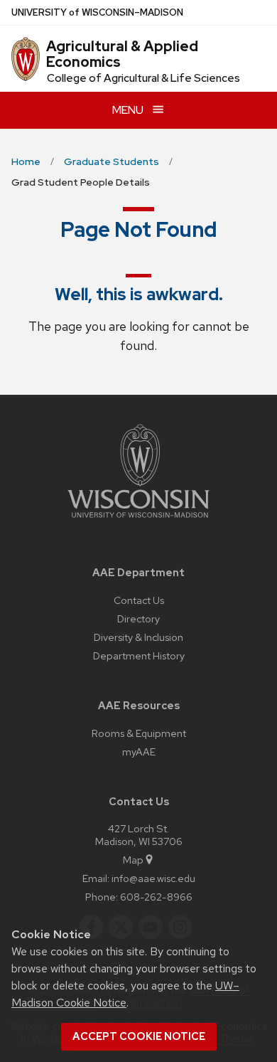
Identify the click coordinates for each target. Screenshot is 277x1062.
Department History (139, 655)
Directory (138, 618)
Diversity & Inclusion (138, 637)
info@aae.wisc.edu (153, 878)
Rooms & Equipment (139, 733)
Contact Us (139, 600)
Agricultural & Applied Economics (122, 54)
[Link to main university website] (138, 520)
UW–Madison (97, 12)
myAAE (139, 751)
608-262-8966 (156, 896)
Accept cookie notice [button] (138, 1036)
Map (133, 859)
